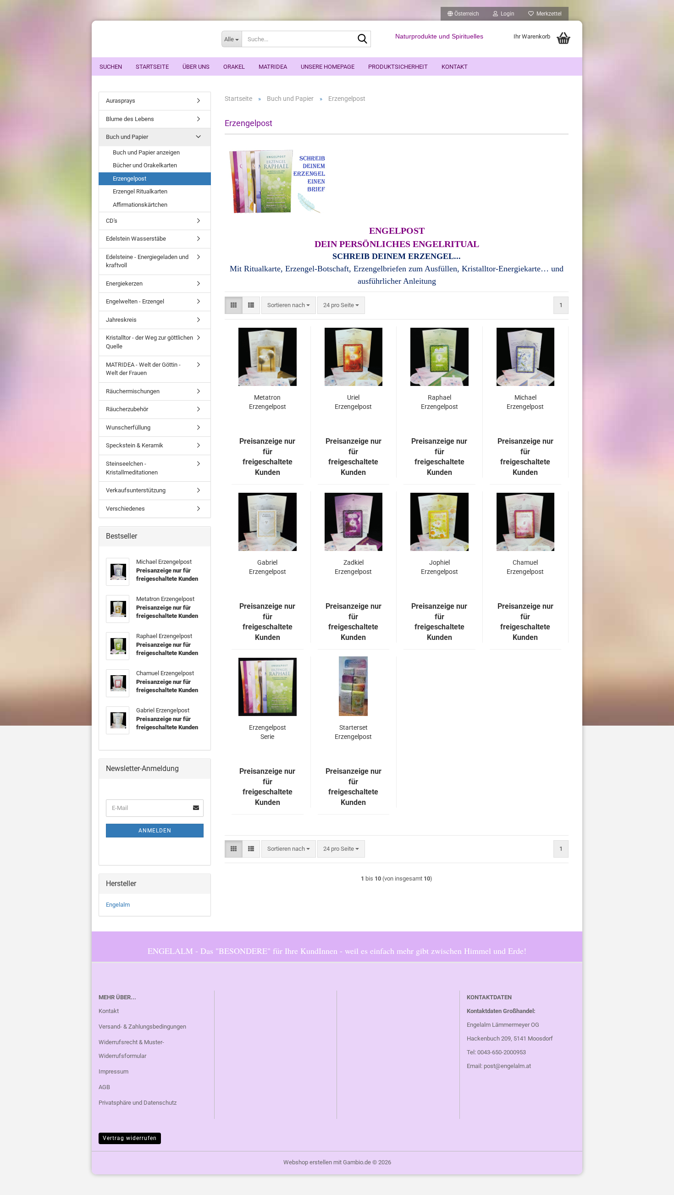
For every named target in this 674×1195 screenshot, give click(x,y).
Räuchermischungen (133, 391)
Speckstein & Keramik (134, 445)
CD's (111, 220)
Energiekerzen (124, 283)
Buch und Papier (127, 136)
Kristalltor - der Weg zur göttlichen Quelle (149, 342)
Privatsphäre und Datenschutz (138, 1102)
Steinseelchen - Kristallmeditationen (132, 468)
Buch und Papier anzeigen (146, 152)
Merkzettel (548, 14)
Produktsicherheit (398, 66)
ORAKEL (234, 66)
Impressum (113, 1071)
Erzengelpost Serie (267, 732)
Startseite (152, 66)
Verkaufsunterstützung (136, 490)
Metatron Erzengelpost (267, 402)
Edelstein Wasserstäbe (136, 238)
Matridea (273, 66)
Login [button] (506, 14)
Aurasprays (120, 100)
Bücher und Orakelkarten (145, 165)
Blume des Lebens (130, 119)
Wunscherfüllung (128, 427)
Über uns (196, 66)
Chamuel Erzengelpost (525, 567)
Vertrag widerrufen (130, 1138)
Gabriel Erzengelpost (267, 567)
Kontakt (455, 66)
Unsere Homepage (327, 66)
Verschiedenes (125, 508)
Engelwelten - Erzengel (135, 301)
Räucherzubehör (127, 409)
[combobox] (288, 305)
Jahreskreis (121, 319)
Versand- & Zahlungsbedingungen (142, 1026)
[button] (463, 14)
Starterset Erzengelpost (353, 732)
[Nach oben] (649, 1181)
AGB (104, 1087)
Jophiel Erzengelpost (439, 567)
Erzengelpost (129, 178)
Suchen (110, 66)
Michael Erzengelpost (525, 402)
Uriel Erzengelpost (353, 402)
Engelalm (118, 904)
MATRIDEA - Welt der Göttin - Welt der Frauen (143, 369)
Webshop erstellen (307, 1162)
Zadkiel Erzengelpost (353, 567)
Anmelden (154, 830)
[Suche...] (362, 39)
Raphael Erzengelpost (439, 402)
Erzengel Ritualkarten (140, 191)
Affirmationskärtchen (140, 204)
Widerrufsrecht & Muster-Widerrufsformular (131, 1049)
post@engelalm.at (507, 1066)
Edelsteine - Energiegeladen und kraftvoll (147, 261)
